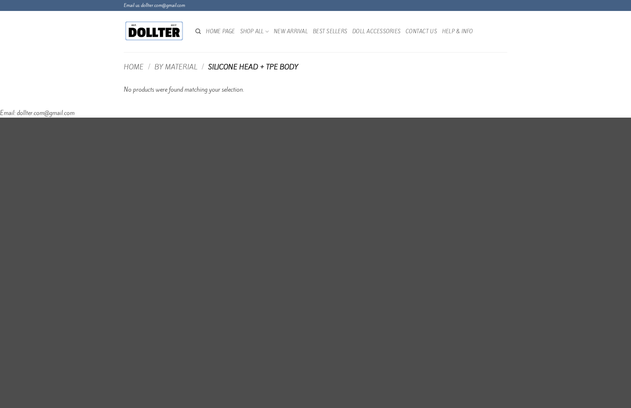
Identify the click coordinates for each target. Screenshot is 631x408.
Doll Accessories (376, 31)
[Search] (198, 31)
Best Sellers (330, 31)
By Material (175, 67)
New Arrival (291, 31)
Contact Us (421, 31)
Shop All (252, 31)
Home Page (220, 31)
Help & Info (457, 31)
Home (134, 67)
